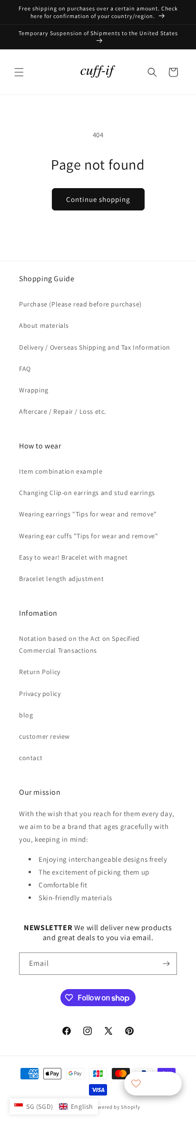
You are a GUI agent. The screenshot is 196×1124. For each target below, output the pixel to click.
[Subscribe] (166, 964)
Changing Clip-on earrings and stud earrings (87, 492)
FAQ (25, 368)
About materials (44, 325)
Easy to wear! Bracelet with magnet (73, 557)
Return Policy (39, 671)
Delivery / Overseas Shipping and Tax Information (94, 347)
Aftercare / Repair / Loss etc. (62, 411)
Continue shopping (98, 199)
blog (26, 715)
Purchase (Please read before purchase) (80, 304)
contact (30, 757)
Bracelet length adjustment (61, 578)
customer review (44, 736)
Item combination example (60, 471)
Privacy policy (39, 693)
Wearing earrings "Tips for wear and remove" (88, 514)
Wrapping (34, 390)
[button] (19, 72)
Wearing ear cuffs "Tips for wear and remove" (88, 536)
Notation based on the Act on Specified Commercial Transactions (79, 644)
